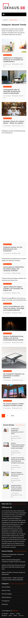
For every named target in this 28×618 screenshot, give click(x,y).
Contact (18, 613)
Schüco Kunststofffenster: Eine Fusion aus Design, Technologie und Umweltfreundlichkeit (13, 308)
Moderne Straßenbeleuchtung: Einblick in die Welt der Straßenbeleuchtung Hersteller (13, 338)
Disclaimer (4, 615)
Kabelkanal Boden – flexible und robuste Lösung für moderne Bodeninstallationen (12, 578)
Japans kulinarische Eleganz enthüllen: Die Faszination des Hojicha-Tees (13, 288)
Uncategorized (5, 600)
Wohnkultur (5, 604)
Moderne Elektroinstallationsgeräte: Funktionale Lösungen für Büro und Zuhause (13, 560)
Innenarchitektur (6, 587)
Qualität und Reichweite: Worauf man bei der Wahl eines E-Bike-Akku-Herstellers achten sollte (13, 567)
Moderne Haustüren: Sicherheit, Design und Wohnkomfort (17, 474)
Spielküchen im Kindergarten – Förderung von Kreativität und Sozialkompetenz (13, 59)
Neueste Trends (7, 55)
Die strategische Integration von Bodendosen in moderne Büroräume (13, 375)
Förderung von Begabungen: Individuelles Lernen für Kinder (13, 555)
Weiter (12, 415)
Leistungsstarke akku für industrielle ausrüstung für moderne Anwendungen (11, 91)
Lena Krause (8, 64)
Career (15, 615)
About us (12, 613)
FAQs (10, 615)
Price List (21, 615)
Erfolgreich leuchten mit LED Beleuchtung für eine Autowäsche (12, 249)
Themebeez (15, 610)
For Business (5, 613)
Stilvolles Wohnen (6, 597)
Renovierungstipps (7, 594)
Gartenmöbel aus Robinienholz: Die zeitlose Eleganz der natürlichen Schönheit (13, 268)
